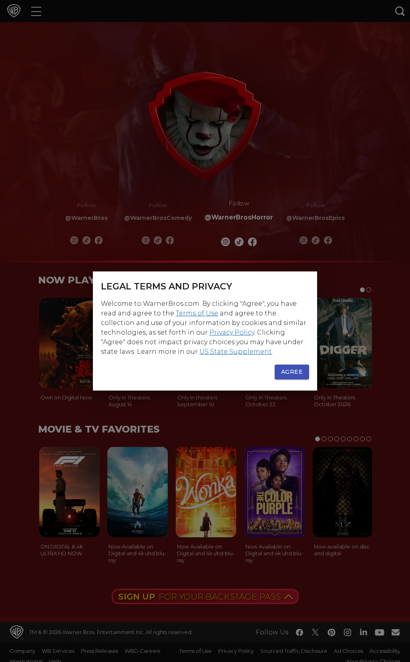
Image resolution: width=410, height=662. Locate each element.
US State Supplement (235, 351)
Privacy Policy (231, 332)
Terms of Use (197, 313)
